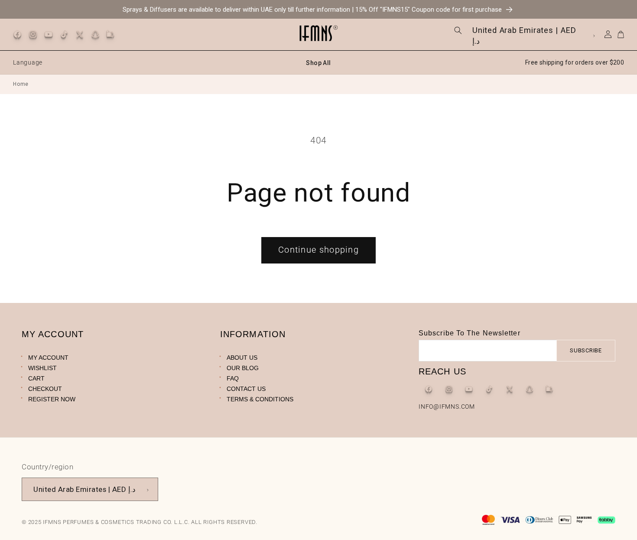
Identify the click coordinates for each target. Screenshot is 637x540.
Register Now (51, 398)
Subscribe (586, 350)
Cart (36, 377)
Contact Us (246, 388)
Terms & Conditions (260, 398)
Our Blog (243, 367)
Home (21, 84)
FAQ (233, 377)
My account (48, 357)
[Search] (458, 30)
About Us (242, 357)
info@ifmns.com (447, 406)
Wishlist (42, 367)
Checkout (45, 388)
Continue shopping (318, 250)
